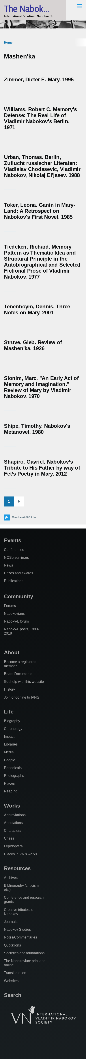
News (8, 565)
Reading (10, 791)
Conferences (14, 550)
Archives (11, 878)
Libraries (11, 744)
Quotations (12, 945)
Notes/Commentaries (20, 937)
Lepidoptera (13, 846)
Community (18, 596)
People (9, 760)
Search (12, 995)
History (9, 689)
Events (12, 540)
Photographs (14, 776)
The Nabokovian (33, 8)
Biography (12, 721)
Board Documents (18, 674)
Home (8, 42)
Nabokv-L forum (16, 621)
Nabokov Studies (17, 929)
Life (8, 712)
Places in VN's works (20, 854)
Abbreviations (15, 815)
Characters (12, 830)
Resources (17, 868)
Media (9, 752)
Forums (10, 606)
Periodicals (13, 768)
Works (12, 806)
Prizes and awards (18, 573)
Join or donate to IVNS (21, 697)
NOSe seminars (16, 557)
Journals (10, 922)
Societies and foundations (24, 953)
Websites (11, 981)
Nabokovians (14, 613)
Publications (13, 581)
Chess (9, 838)
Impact (9, 736)
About (11, 652)
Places (9, 783)
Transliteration (15, 973)
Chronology (13, 729)
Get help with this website (24, 681)
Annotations (13, 823)
